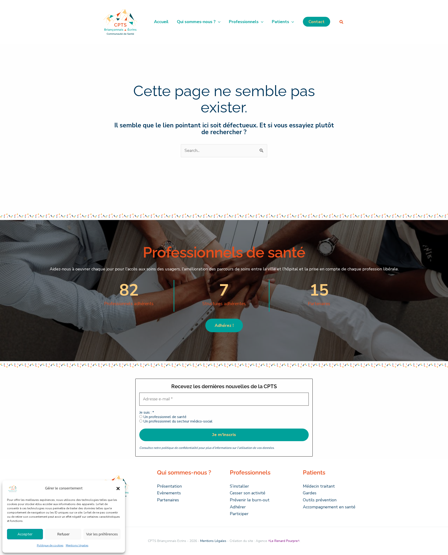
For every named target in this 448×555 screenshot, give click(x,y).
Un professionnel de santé (164, 417)
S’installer (239, 486)
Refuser (63, 534)
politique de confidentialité (179, 448)
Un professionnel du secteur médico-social (177, 421)
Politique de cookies (50, 545)
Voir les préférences (102, 534)
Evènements (169, 493)
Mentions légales (77, 545)
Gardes (309, 493)
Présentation (169, 486)
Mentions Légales (213, 541)
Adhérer (238, 507)
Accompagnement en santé (329, 507)
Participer (239, 514)
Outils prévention (319, 500)
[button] (118, 488)
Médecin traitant (319, 486)
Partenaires (168, 500)
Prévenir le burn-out (250, 500)
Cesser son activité (247, 493)
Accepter (25, 534)
